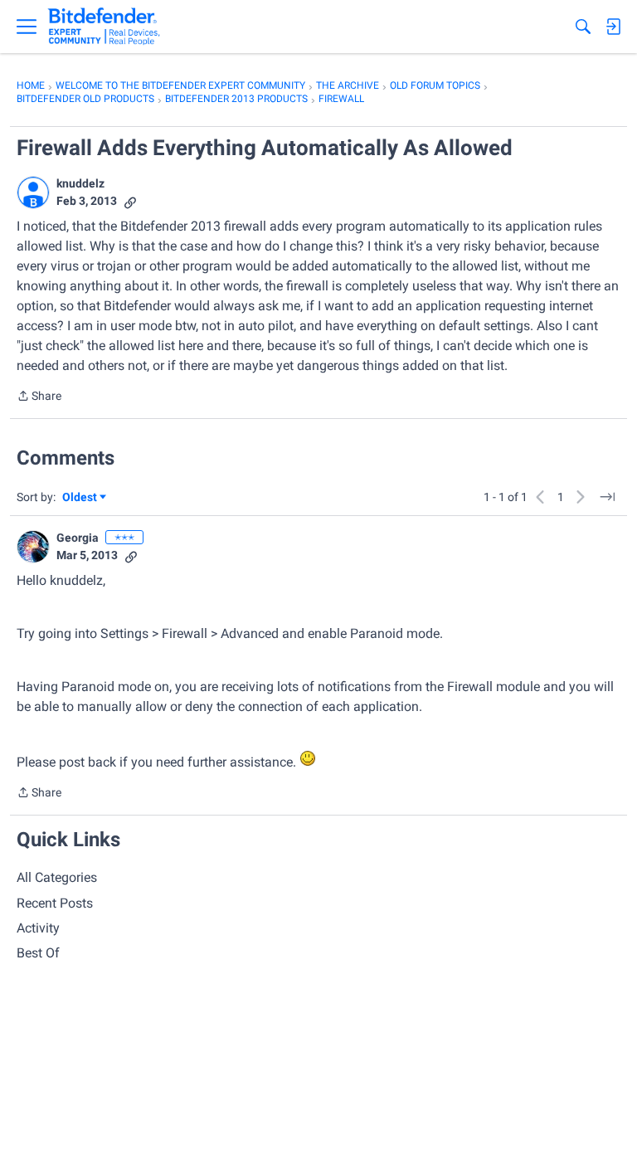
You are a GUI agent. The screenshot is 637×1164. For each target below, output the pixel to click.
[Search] (583, 26)
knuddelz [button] (80, 183)
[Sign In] (613, 26)
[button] (33, 192)
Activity (38, 928)
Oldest (80, 498)
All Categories (57, 877)
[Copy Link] (130, 201)
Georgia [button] (77, 537)
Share (39, 397)
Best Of (38, 953)
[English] (104, 26)
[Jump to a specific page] (607, 497)
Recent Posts (55, 903)
